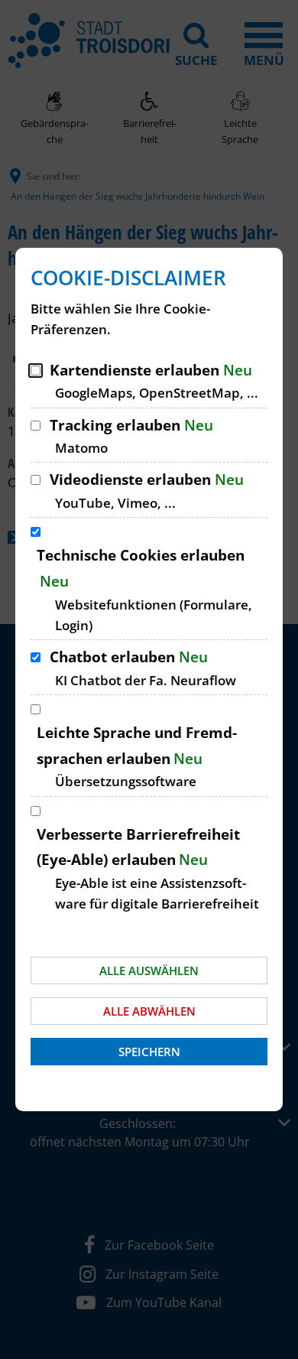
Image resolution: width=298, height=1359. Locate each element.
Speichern (149, 1051)
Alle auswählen (149, 970)
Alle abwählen (149, 1011)
